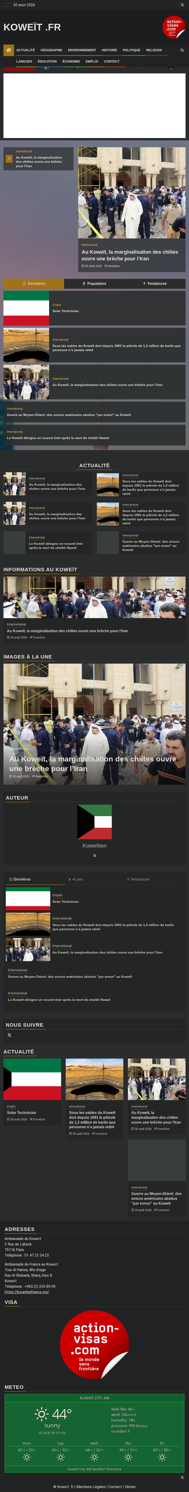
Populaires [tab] (96, 284)
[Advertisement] (94, 105)
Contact (112, 61)
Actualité (25, 50)
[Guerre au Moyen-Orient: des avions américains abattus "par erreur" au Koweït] (108, 542)
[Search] (182, 50)
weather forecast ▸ (94, 1469)
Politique (131, 50)
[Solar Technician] (26, 308)
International (24, 151)
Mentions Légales (91, 1487)
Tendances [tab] (156, 284)
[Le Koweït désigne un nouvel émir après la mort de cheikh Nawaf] (14, 542)
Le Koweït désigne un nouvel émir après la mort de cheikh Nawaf (58, 438)
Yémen (130, 1487)
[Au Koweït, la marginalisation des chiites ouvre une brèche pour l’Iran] (132, 192)
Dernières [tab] (36, 284)
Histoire (109, 50)
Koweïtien (114, 266)
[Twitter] (94, 855)
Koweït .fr (32, 27)
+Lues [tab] (77, 879)
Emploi (92, 61)
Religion (154, 50)
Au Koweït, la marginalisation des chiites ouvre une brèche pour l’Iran (39, 162)
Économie (71, 61)
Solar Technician (66, 311)
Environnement (82, 50)
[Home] (8, 50)
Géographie (51, 50)
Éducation (47, 61)
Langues (24, 61)
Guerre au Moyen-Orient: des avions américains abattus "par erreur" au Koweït (69, 415)
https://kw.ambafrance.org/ (27, 1292)
